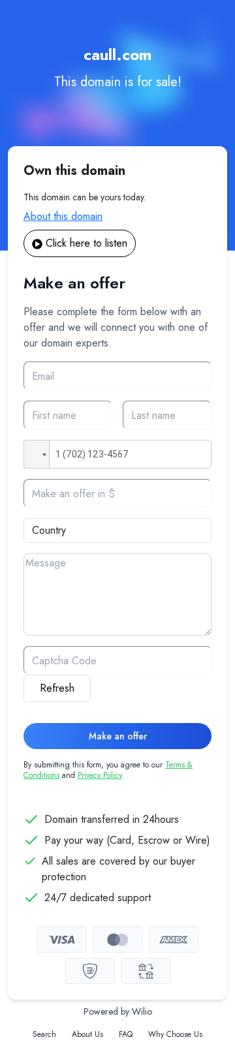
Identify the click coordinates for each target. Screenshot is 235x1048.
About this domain (63, 216)
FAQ (126, 1034)
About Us (87, 1034)
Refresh (57, 688)
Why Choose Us (175, 1034)
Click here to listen (86, 243)
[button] (36, 454)
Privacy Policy (99, 775)
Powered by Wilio (118, 1011)
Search (44, 1034)
